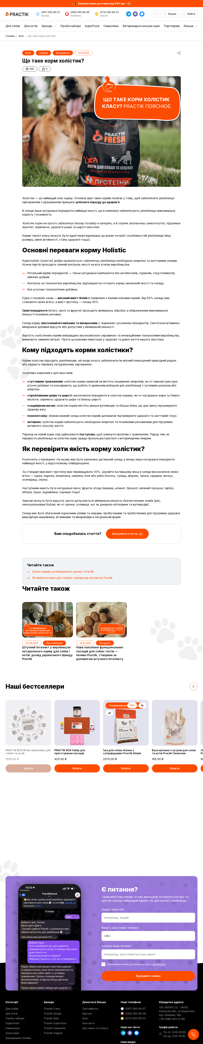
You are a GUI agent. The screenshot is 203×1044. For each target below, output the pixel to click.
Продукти (105, 643)
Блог (85, 1018)
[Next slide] (193, 686)
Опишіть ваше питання (116, 946)
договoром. (159, 964)
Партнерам (172, 26)
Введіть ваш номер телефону (120, 927)
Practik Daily (51, 1018)
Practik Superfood (55, 1023)
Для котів (30, 26)
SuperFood (92, 26)
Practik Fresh (52, 1008)
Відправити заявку (148, 976)
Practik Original (53, 1033)
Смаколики (110, 26)
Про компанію (54, 643)
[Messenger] (141, 14)
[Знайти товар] (155, 14)
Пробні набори (70, 26)
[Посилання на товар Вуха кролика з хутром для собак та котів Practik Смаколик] (175, 723)
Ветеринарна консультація (141, 26)
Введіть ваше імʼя (113, 909)
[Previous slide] (182, 686)
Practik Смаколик (55, 1028)
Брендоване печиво (18, 1038)
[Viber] (135, 14)
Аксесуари (12, 1033)
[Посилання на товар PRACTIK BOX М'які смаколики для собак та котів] (28, 723)
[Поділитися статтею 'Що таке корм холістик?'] (179, 53)
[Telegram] (128, 14)
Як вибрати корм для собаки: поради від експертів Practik (72, 577)
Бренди (47, 26)
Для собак (13, 26)
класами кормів (129, 298)
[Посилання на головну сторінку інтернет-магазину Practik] (17, 14)
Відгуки (87, 1013)
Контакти (88, 1023)
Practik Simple (52, 1013)
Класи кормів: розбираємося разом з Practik (63, 571)
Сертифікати (90, 1008)
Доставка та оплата (95, 1028)
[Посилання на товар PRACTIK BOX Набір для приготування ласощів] (77, 723)
